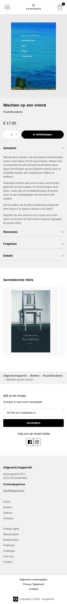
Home (6, 501)
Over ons (8, 556)
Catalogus (9, 550)
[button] (7, 7)
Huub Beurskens (52, 375)
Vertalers (8, 518)
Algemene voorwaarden (33, 579)
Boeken (34, 375)
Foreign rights (11, 528)
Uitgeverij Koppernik (15, 375)
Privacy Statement (33, 584)
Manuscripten (11, 534)
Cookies (33, 589)
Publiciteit (9, 545)
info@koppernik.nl (13, 490)
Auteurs (7, 512)
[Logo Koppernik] (33, 7)
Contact (7, 561)
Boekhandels (11, 539)
